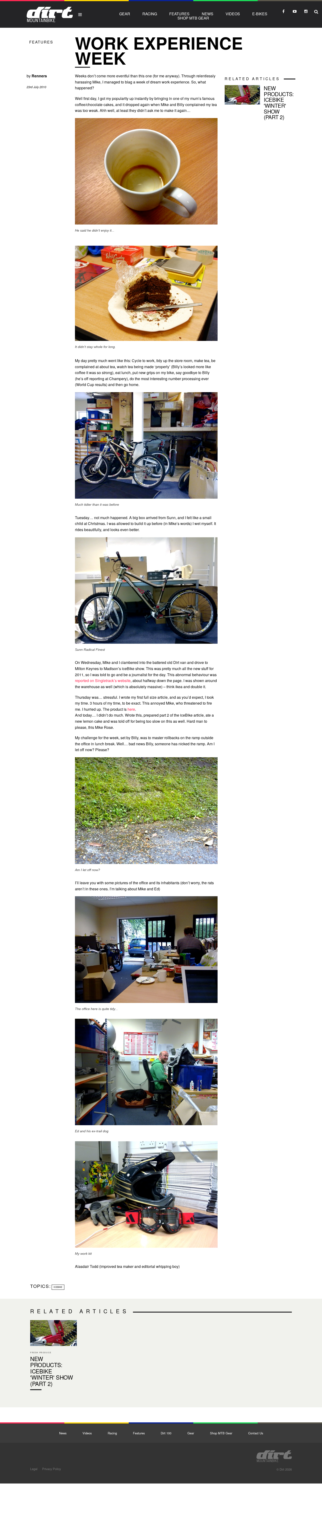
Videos (233, 13)
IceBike (58, 1287)
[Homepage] (274, 1455)
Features (179, 13)
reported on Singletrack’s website (103, 680)
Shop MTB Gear (193, 18)
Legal (33, 1469)
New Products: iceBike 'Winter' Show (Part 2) (260, 103)
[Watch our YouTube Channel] (294, 11)
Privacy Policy (51, 1469)
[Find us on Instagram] (306, 11)
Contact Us (255, 1433)
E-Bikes (259, 13)
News (207, 13)
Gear (124, 13)
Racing (149, 13)
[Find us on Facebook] (283, 11)
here (131, 709)
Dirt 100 (166, 1433)
